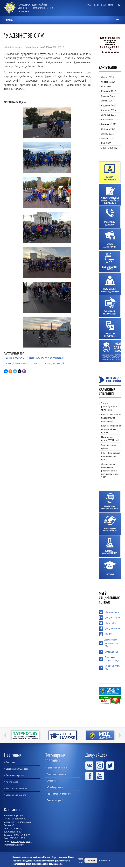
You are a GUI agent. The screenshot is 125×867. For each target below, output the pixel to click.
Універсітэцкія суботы (108, 446)
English (103, 7)
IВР (35, 363)
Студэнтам (52, 780)
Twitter (110, 765)
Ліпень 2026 (107, 77)
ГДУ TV (107, 634)
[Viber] (24, 371)
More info (80, 860)
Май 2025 (106, 143)
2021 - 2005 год (109, 147)
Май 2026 (106, 86)
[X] (19, 371)
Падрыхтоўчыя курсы (109, 261)
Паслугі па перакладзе (110, 328)
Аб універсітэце (55, 787)
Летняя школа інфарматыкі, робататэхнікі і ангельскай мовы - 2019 (110, 471)
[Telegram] (15, 371)
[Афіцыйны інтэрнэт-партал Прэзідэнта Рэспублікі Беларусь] (110, 700)
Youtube (100, 776)
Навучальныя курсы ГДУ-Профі (110, 438)
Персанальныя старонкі (59, 793)
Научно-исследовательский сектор (109, 546)
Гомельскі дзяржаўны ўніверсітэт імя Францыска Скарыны (35, 8)
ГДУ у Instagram (112, 617)
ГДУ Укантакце (111, 612)
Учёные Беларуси (25, 735)
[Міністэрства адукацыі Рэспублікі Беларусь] (110, 690)
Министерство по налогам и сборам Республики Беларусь (100, 735)
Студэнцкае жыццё (53, 363)
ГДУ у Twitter (110, 623)
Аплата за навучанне (110, 239)
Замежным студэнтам (17, 768)
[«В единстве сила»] (47, 122)
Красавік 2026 (108, 91)
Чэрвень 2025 (108, 138)
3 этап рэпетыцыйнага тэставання (109, 406)
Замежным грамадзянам (110, 351)
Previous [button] (5, 735)
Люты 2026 (107, 100)
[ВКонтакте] (6, 371)
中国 (110, 5)
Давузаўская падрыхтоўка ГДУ (111, 643)
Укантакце (89, 765)
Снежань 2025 (108, 110)
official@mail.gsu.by (21, 841)
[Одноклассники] (10, 371)
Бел (96, 5)
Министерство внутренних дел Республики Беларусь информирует (63, 735)
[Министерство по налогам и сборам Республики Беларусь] (100, 735)
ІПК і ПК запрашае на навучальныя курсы (110, 456)
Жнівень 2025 (108, 129)
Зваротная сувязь (15, 775)
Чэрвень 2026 (108, 81)
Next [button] (120, 735)
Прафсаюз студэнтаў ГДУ (111, 659)
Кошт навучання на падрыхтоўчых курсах (111, 429)
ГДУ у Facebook (112, 628)
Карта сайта (12, 781)
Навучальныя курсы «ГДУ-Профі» (110, 284)
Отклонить (104, 860)
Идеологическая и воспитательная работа (109, 501)
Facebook (89, 776)
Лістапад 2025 (108, 114)
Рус (89, 5)
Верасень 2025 (109, 124)
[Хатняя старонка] (10, 8)
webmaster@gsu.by (14, 844)
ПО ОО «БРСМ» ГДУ (112, 668)
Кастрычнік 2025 (110, 119)
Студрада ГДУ (111, 651)
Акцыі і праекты (15, 358)
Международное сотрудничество (110, 524)
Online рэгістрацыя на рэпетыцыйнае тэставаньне (110, 195)
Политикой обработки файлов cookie (44, 863)
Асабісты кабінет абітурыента (109, 172)
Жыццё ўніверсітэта (17, 363)
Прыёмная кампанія (57, 767)
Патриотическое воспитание (46, 358)
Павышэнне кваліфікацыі (109, 306)
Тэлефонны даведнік (109, 217)
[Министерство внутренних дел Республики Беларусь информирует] (62, 735)
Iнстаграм (100, 765)
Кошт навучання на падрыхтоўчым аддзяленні (111, 417)
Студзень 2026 (108, 105)
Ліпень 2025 (107, 133)
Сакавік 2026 (108, 95)
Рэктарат (10, 762)
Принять (91, 860)
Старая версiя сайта (16, 794)
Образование (110, 568)
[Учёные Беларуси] (25, 735)
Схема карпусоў (55, 800)
